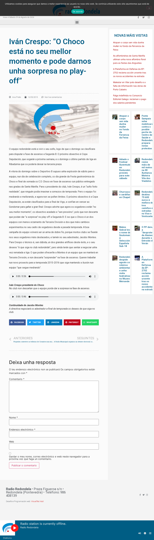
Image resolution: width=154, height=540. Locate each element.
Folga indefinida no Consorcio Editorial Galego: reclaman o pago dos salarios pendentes (129, 99)
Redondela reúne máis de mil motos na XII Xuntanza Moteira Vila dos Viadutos (147, 170)
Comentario (16, 379)
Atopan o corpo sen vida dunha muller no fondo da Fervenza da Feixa (128, 46)
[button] (77, 22)
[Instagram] (148, 17)
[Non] (149, 7)
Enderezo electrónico (22, 429)
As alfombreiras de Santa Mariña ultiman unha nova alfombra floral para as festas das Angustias (129, 59)
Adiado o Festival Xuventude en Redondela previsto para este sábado (125, 169)
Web (11, 441)
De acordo (78, 11)
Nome (13, 417)
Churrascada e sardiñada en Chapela (126, 194)
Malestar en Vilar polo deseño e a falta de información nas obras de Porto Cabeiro (129, 86)
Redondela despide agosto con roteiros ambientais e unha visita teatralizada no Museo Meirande (125, 269)
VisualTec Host (37, 501)
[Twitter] (143, 17)
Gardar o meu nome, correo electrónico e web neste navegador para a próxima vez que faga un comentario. (49, 457)
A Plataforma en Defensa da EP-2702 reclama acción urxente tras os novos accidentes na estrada (129, 72)
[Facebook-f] (138, 17)
